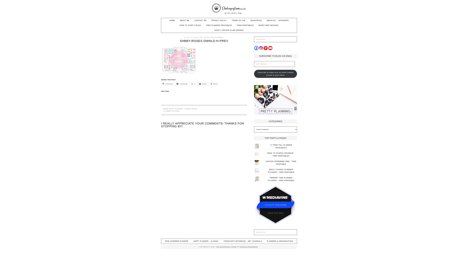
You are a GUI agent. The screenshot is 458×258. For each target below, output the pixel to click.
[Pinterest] (266, 48)
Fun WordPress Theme (226, 247)
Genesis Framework (249, 247)
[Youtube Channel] (270, 48)
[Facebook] (256, 48)
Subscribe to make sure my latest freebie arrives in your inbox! (275, 73)
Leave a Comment (217, 37)
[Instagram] (261, 48)
